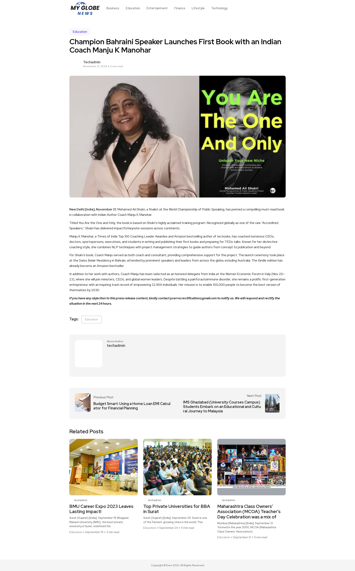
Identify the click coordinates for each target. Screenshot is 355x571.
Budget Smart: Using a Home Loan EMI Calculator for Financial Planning (131, 405)
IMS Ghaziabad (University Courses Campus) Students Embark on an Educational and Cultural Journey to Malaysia (222, 406)
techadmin (91, 62)
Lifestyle (198, 8)
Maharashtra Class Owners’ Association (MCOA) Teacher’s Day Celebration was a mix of (248, 512)
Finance (179, 8)
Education (133, 8)
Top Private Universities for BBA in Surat (176, 509)
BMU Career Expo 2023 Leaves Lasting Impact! (101, 509)
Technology (219, 8)
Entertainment (157, 8)
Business (112, 8)
